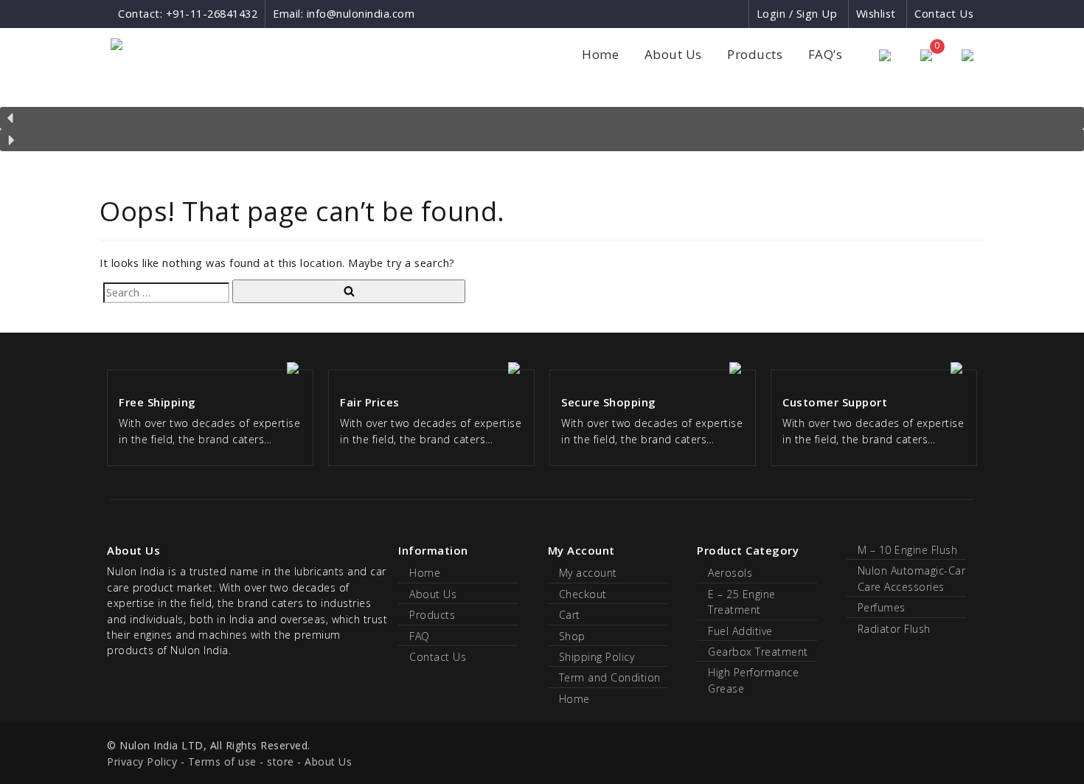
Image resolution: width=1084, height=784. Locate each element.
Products (754, 54)
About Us (673, 54)
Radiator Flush (894, 629)
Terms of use (222, 761)
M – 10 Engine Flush (908, 550)
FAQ (419, 636)
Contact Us (943, 14)
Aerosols (730, 573)
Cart (569, 615)
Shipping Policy (597, 657)
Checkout (583, 594)
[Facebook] (683, 14)
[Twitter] (736, 14)
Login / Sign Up (797, 14)
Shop (572, 636)
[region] (542, 120)
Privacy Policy (142, 761)
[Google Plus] (710, 14)
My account (588, 573)
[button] (542, 118)
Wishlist (876, 14)
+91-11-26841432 (212, 14)
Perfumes (882, 607)
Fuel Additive (740, 631)
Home (600, 54)
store (280, 761)
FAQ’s (825, 54)
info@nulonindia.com (361, 14)
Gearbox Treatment (758, 652)
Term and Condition (610, 677)
